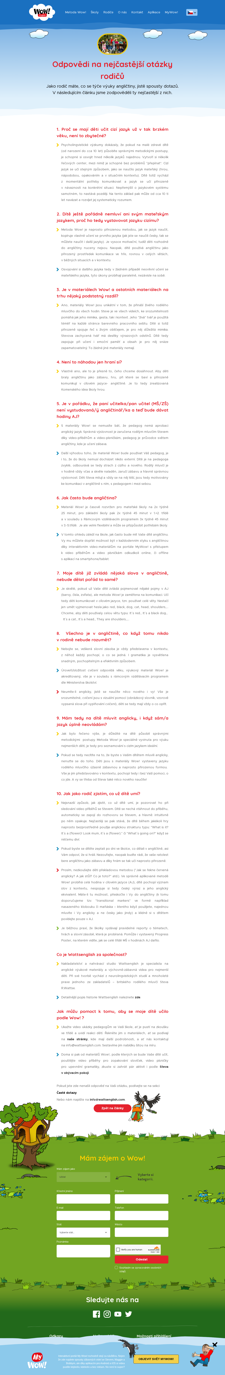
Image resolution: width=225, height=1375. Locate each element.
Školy (95, 12)
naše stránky (77, 1039)
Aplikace (154, 12)
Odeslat (142, 1259)
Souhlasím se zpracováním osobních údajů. (140, 1270)
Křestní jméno (65, 1191)
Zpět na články (112, 1108)
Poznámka (62, 1242)
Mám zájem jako (66, 1169)
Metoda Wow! (75, 12)
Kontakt (137, 12)
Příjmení (119, 1191)
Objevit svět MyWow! (156, 1359)
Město (118, 1224)
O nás (122, 12)
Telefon (119, 1208)
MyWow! (171, 12)
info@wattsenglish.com (107, 1099)
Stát (59, 1224)
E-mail (60, 1208)
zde (137, 997)
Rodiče (108, 12)
